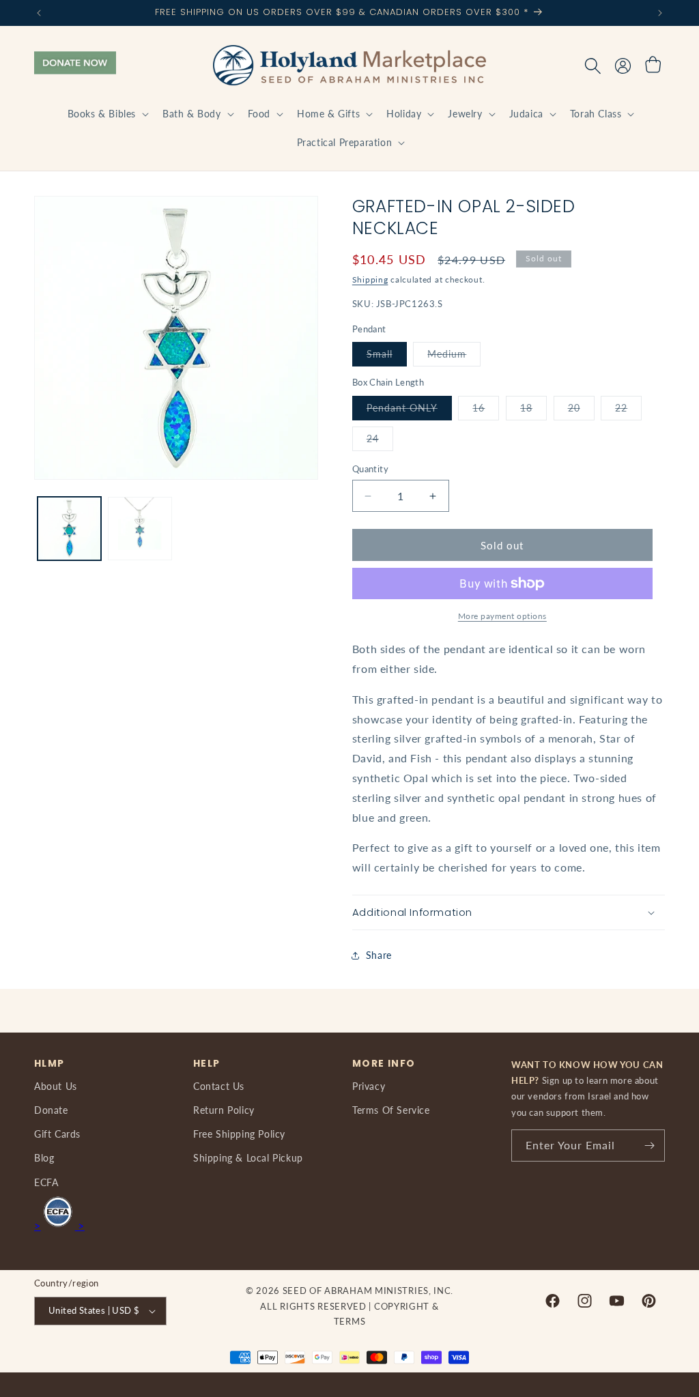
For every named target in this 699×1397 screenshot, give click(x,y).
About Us (55, 1086)
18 (533, 410)
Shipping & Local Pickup (248, 1158)
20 (581, 410)
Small (387, 356)
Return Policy (224, 1110)
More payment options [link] (502, 616)
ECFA (46, 1182)
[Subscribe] (649, 1145)
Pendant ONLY (409, 410)
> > (59, 1225)
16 (485, 410)
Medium (454, 356)
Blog (44, 1158)
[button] (106, 114)
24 (380, 441)
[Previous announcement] (39, 13)
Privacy (368, 1086)
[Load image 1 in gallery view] (69, 528)
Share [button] (379, 955)
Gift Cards (57, 1134)
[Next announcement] (660, 13)
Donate (51, 1110)
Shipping (370, 279)
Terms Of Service (391, 1110)
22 (628, 410)
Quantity (370, 468)
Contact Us (218, 1086)
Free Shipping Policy (239, 1134)
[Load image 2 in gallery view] (139, 528)
